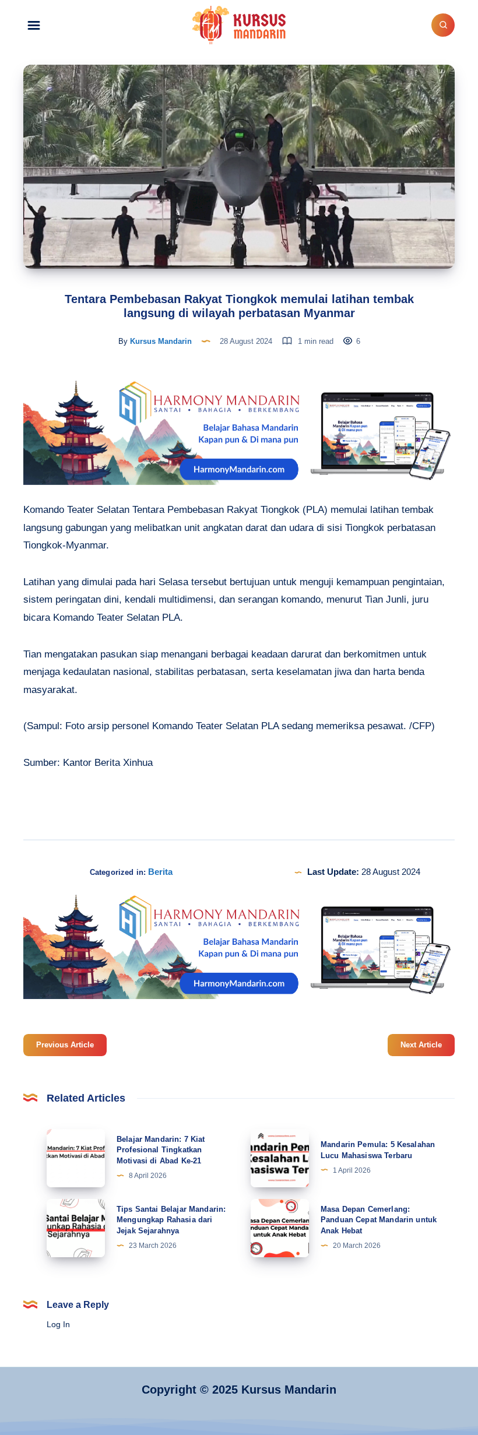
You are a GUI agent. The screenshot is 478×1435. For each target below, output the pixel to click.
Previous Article (65, 1044)
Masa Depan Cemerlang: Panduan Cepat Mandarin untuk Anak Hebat (379, 1220)
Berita (160, 872)
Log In (58, 1324)
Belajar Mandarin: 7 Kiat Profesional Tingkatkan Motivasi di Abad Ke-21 (161, 1150)
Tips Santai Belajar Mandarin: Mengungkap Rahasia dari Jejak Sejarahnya (171, 1220)
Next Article (421, 1044)
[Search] (443, 25)
